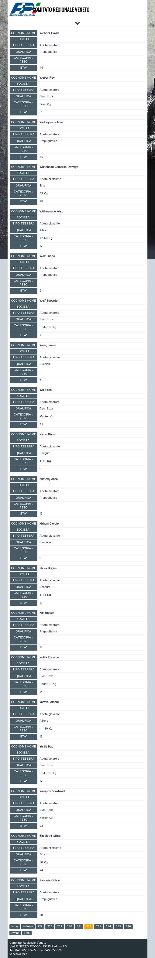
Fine (27, 933)
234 (108, 926)
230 (69, 926)
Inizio (14, 926)
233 (98, 926)
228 (49, 926)
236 (128, 926)
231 (79, 926)
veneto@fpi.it (18, 954)
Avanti (15, 933)
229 (59, 926)
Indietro (28, 926)
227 (40, 926)
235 (118, 926)
